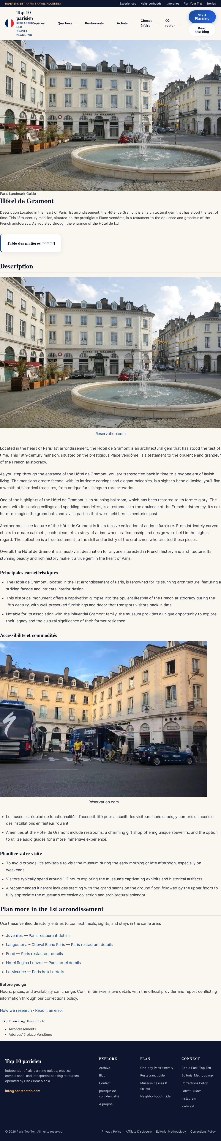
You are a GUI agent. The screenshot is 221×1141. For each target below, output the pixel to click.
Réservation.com (110, 433)
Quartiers (65, 23)
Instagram (189, 1098)
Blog (102, 1075)
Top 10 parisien (23, 1061)
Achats (122, 23)
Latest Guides (192, 1091)
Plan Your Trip (193, 3)
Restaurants (94, 23)
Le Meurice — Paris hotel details (35, 971)
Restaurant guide (152, 1075)
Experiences (128, 3)
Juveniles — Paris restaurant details (38, 935)
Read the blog (202, 29)
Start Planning (202, 16)
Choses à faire (146, 23)
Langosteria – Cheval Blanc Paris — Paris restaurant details (59, 944)
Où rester (170, 23)
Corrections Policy (195, 1083)
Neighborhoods (150, 3)
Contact (104, 1083)
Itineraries (172, 3)
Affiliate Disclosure (139, 1131)
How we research (16, 1010)
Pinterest (188, 1106)
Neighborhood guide (155, 1096)
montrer (48, 242)
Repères (38, 23)
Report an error (49, 1010)
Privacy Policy (112, 1131)
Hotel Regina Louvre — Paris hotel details (43, 962)
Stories (211, 3)
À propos (106, 1104)
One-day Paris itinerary (156, 1068)
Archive (104, 1068)
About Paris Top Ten (196, 1068)
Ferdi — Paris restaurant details (34, 953)
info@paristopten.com (22, 1091)
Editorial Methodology (198, 1075)
